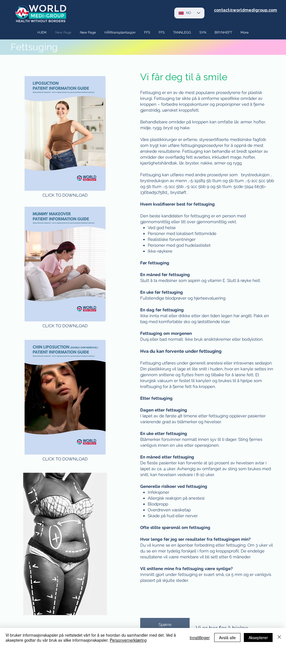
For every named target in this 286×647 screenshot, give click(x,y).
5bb (179, 186)
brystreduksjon (255, 174)
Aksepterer (258, 637)
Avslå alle (227, 637)
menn (181, 180)
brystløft (178, 192)
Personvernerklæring (128, 640)
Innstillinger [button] (200, 637)
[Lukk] (279, 637)
